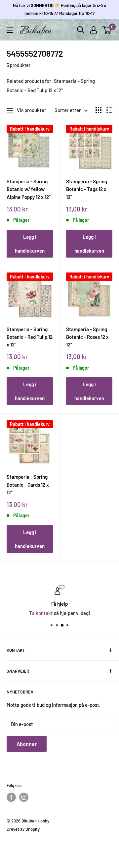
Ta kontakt (41, 613)
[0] (107, 30)
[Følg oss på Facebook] (11, 797)
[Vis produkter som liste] (109, 110)
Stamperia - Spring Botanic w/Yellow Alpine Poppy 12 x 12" (29, 189)
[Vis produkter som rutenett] (98, 110)
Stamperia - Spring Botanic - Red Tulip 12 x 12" (30, 337)
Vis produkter (31, 110)
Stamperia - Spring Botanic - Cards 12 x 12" (28, 484)
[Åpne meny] (10, 30)
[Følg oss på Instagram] (23, 797)
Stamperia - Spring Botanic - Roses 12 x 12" (87, 337)
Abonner (27, 744)
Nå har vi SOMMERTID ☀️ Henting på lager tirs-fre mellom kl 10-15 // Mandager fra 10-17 (59, 9)
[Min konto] (93, 29)
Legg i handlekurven (30, 244)
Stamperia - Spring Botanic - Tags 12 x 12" (86, 189)
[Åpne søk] (80, 29)
